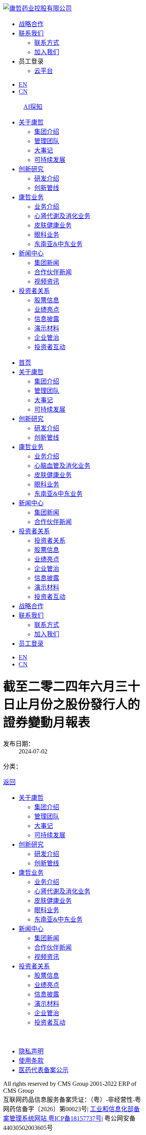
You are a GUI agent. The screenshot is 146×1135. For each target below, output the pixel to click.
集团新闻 (46, 262)
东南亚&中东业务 (58, 244)
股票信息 (46, 300)
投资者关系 (34, 291)
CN (23, 91)
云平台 (43, 70)
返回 (9, 782)
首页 (25, 362)
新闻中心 (31, 253)
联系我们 (31, 33)
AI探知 (32, 106)
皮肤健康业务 (53, 225)
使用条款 (31, 1060)
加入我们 (46, 52)
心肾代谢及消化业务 (62, 216)
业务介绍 (46, 206)
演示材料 (46, 328)
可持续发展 (49, 159)
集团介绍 (46, 131)
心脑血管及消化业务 (62, 465)
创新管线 (46, 188)
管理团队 (46, 141)
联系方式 (46, 42)
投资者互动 (49, 347)
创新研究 (31, 169)
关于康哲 (31, 122)
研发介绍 (46, 178)
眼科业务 (46, 234)
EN (23, 84)
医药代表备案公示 (44, 1070)
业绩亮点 (46, 309)
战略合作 (31, 24)
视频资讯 (46, 281)
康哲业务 (31, 197)
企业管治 (46, 337)
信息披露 (46, 319)
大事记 (43, 150)
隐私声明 (31, 1051)
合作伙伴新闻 (53, 272)
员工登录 (31, 643)
